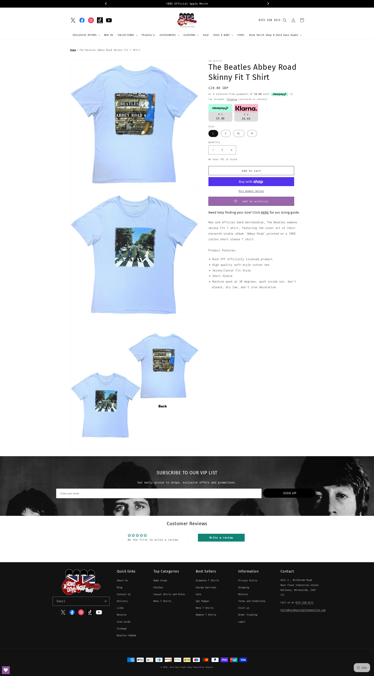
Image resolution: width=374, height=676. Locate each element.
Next (268, 4)
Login (241, 621)
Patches (158, 587)
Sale (198, 594)
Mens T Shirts (162, 601)
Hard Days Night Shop (181, 667)
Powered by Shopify (203, 667)
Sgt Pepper (202, 601)
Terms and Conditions (252, 601)
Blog (119, 587)
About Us (122, 580)
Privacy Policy (247, 580)
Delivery (122, 601)
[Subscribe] (105, 601)
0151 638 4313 (269, 20)
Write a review (221, 537)
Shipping (232, 99)
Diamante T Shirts (207, 580)
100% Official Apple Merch (187, 3)
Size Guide (124, 621)
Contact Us (124, 594)
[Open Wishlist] (6, 670)
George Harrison (206, 587)
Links (120, 607)
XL (238, 133)
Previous (106, 4)
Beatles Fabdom (126, 635)
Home (73, 50)
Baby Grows (160, 580)
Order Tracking (247, 614)
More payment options (251, 191)
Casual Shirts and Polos (169, 594)
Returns (121, 614)
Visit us (243, 607)
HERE (265, 213)
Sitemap (121, 628)
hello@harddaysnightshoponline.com (302, 610)
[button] (86, 35)
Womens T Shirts (206, 614)
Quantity (214, 142)
